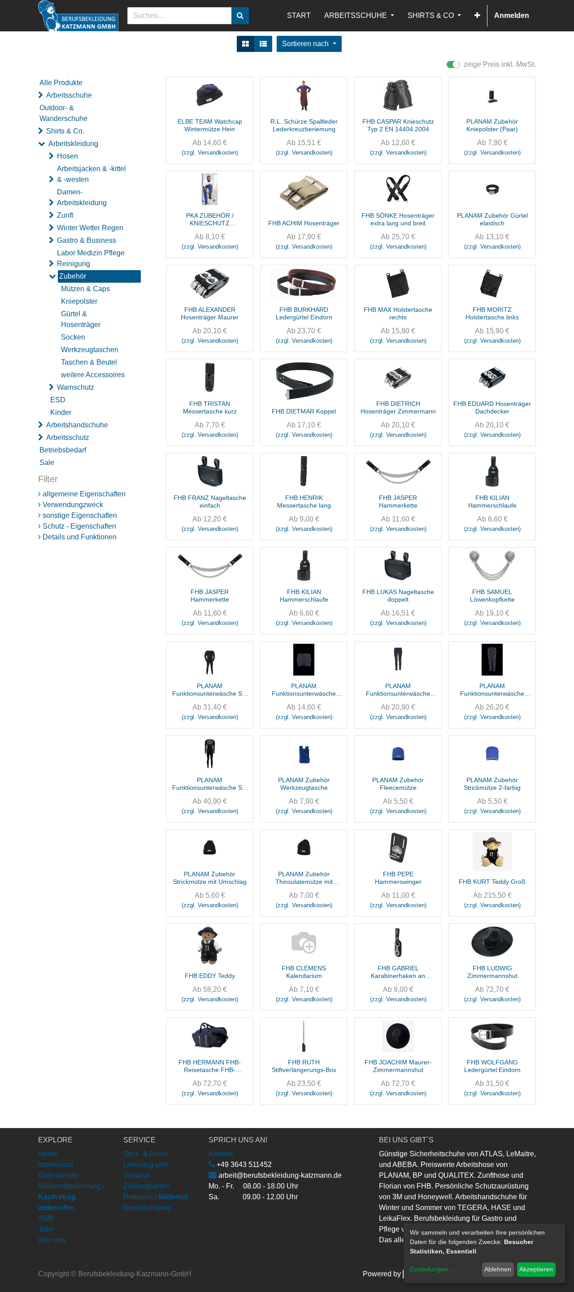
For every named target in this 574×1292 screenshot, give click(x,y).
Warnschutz (75, 387)
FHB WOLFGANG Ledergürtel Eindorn (492, 1066)
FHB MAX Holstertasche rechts (398, 313)
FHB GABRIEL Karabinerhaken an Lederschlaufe (398, 972)
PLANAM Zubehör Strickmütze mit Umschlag (210, 877)
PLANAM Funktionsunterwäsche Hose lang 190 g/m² (398, 690)
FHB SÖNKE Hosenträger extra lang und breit (398, 219)
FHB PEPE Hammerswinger (398, 877)
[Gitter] (245, 44)
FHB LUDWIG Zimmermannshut (492, 972)
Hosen (67, 156)
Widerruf (172, 1197)
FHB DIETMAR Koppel (304, 411)
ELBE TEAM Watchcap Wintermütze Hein (210, 125)
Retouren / (140, 1197)
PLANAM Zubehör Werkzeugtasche (304, 783)
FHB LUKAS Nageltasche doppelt (398, 595)
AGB (45, 1218)
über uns (52, 1240)
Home (47, 1154)
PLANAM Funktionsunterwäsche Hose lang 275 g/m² (492, 690)
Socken (73, 337)
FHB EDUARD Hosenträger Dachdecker (492, 407)
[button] (477, 15)
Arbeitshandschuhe (77, 425)
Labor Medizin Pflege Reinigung (91, 258)
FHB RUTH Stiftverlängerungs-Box (304, 1066)
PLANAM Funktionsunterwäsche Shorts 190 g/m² (304, 690)
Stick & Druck (145, 1154)
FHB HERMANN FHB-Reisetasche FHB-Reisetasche (209, 1066)
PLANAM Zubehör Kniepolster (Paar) (492, 125)
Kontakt (221, 1154)
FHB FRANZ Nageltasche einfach (210, 501)
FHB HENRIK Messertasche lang (304, 501)
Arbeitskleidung (73, 143)
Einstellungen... (431, 1269)
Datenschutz (58, 1175)
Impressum (55, 1164)
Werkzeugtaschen (89, 349)
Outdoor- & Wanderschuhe (63, 113)
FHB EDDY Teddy (210, 975)
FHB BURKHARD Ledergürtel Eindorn (304, 313)
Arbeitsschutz (67, 437)
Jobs (45, 1229)
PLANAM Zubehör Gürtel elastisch (492, 219)
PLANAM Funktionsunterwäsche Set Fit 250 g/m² (210, 784)
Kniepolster (79, 301)
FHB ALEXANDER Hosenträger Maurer (210, 313)
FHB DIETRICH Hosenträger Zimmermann (398, 407)
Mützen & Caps (85, 289)
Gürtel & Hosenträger (80, 319)
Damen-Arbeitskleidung (82, 197)
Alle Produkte (61, 82)
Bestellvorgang (147, 1207)
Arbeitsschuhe (69, 95)
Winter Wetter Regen (90, 228)
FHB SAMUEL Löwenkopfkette (492, 595)
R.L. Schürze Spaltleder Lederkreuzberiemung (304, 125)
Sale (46, 462)
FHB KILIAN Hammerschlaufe (492, 501)
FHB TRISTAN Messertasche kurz (210, 407)
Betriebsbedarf (62, 450)
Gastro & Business (86, 240)
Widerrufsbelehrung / (71, 1196)
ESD (57, 400)
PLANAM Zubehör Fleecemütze (398, 783)
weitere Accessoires (93, 375)
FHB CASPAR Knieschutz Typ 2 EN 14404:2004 (398, 125)
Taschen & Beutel (89, 362)
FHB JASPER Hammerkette (398, 501)
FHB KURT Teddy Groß (492, 881)
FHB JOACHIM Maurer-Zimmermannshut (398, 1066)
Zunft (65, 215)
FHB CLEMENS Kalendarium (304, 972)
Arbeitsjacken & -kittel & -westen (91, 174)
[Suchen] (240, 15)
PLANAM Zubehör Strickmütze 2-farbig (492, 783)
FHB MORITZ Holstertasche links (492, 313)
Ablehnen (497, 1269)
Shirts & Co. (65, 131)
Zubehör (72, 276)
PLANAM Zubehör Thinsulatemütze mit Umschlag (304, 878)
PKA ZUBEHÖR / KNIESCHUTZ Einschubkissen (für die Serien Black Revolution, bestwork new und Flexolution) (209, 219)
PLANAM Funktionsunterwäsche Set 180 (210, 690)
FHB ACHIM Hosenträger (303, 223)
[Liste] (263, 44)
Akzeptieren (536, 1269)
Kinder (60, 412)
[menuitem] (298, 15)
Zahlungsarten (146, 1186)
